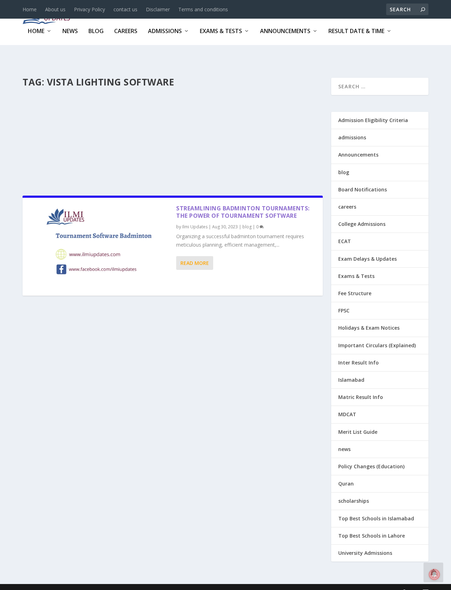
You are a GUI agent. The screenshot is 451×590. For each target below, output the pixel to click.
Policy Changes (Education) (371, 466)
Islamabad (351, 379)
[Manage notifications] (434, 574)
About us (55, 9)
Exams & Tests (221, 31)
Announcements (285, 31)
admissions (165, 31)
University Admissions (365, 553)
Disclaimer (158, 9)
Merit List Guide (357, 432)
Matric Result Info (360, 397)
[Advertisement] (173, 140)
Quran (346, 483)
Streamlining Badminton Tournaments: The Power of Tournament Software (243, 212)
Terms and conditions (203, 9)
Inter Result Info (358, 362)
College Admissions (361, 224)
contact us (125, 9)
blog (96, 31)
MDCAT (347, 414)
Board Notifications (362, 189)
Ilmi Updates (195, 227)
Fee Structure (354, 293)
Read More (194, 263)
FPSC (344, 310)
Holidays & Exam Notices (369, 327)
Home (30, 9)
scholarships (353, 500)
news (70, 31)
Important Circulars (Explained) (377, 345)
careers (125, 31)
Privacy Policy (89, 9)
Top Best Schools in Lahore (371, 535)
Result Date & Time (356, 31)
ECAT (344, 241)
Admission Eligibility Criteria (373, 120)
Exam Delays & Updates (367, 258)
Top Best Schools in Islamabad (376, 518)
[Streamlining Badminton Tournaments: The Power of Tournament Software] (99, 246)
